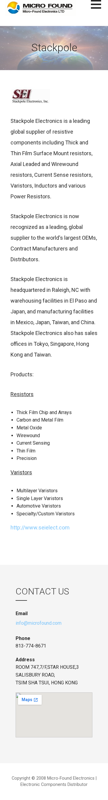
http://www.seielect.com (40, 527)
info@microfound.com (39, 623)
